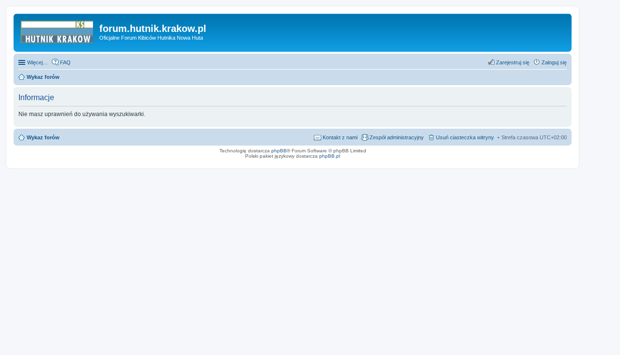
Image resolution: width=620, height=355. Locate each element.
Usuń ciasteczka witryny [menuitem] (465, 137)
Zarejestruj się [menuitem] (512, 62)
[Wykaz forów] (57, 31)
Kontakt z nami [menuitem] (340, 137)
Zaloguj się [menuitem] (554, 62)
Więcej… (37, 62)
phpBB (279, 150)
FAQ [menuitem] (65, 62)
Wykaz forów (43, 137)
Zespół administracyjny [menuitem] (397, 137)
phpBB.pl (329, 156)
